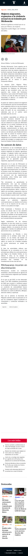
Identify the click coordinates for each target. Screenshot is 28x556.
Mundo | (18, 497)
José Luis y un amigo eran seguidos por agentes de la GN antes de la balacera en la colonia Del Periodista (15, 458)
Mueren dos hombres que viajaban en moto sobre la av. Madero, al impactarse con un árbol (15, 452)
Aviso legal (9, 550)
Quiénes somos (17, 550)
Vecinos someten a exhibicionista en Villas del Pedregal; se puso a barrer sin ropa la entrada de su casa (15, 446)
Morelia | (5, 496)
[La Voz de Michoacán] (14, 2)
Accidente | (19, 525)
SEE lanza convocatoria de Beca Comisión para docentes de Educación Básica (7, 506)
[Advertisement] (14, 371)
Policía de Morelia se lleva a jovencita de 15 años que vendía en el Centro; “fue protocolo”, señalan (15, 465)
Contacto (20, 552)
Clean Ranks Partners (10, 552)
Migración (4, 9)
